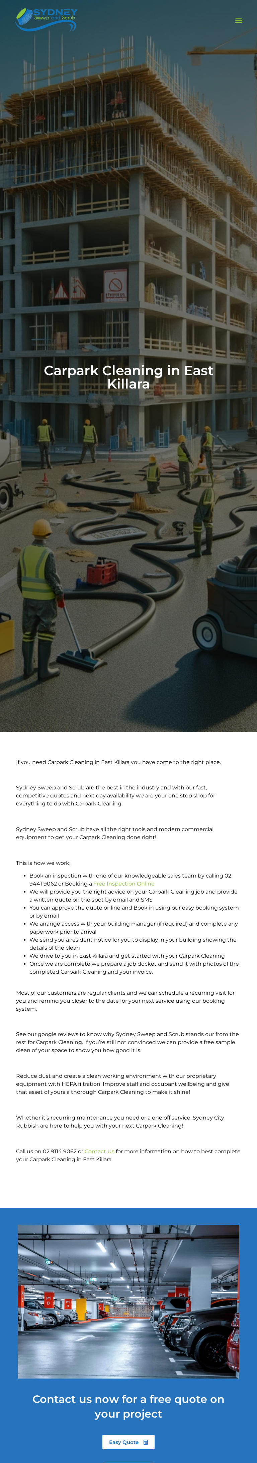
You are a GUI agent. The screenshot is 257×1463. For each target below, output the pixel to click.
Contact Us (99, 1151)
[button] (238, 20)
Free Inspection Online (124, 884)
